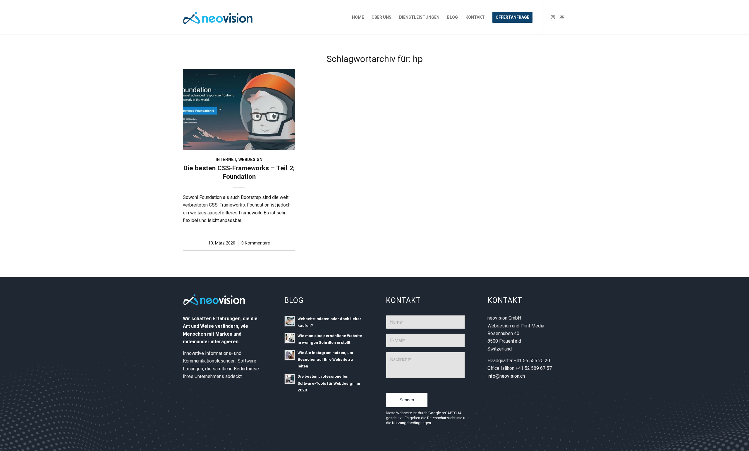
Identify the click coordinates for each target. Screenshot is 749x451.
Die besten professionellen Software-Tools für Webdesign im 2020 (329, 383)
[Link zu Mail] (561, 17)
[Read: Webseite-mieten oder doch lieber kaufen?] (289, 321)
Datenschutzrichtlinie (444, 418)
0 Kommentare (255, 243)
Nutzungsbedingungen (411, 423)
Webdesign (250, 159)
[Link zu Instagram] (553, 17)
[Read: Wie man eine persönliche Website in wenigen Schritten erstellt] (289, 338)
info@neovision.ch (506, 376)
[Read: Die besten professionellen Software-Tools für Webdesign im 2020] (289, 379)
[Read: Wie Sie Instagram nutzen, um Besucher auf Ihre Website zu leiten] (289, 355)
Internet (226, 159)
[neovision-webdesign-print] (219, 17)
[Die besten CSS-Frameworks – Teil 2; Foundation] (239, 109)
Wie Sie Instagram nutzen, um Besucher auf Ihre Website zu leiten (325, 359)
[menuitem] (358, 17)
